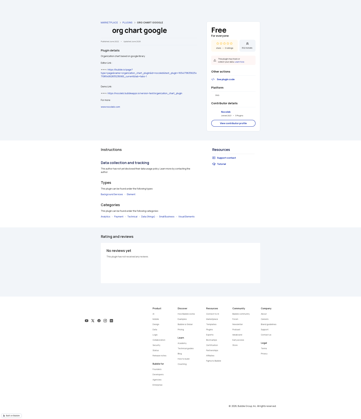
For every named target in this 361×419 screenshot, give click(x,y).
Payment (118, 216)
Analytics (105, 216)
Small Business (166, 216)
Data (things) (148, 216)
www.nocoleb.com (110, 106)
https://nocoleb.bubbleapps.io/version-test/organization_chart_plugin (145, 93)
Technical (132, 216)
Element (131, 194)
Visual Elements (186, 216)
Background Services (112, 194)
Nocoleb (226, 111)
